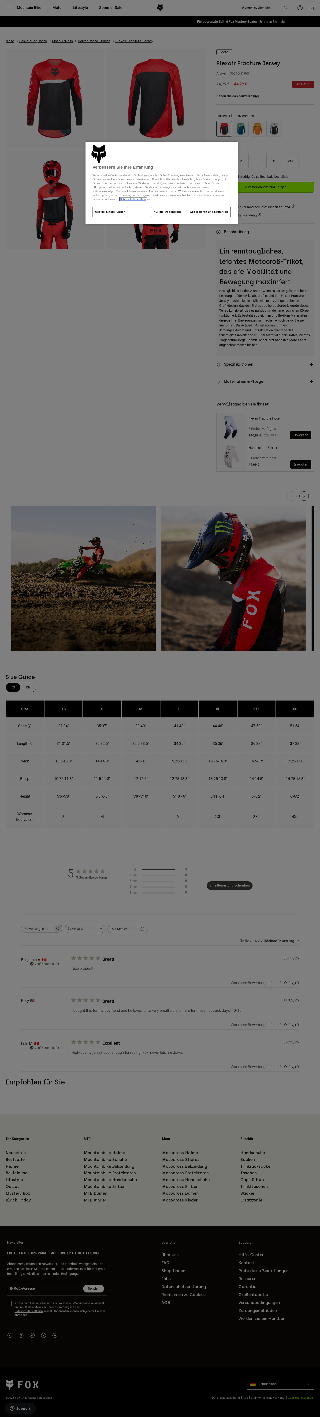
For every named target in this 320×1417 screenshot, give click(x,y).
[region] (162, 183)
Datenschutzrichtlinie (133, 199)
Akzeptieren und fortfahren (209, 211)
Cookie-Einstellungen (110, 211)
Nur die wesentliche (168, 211)
